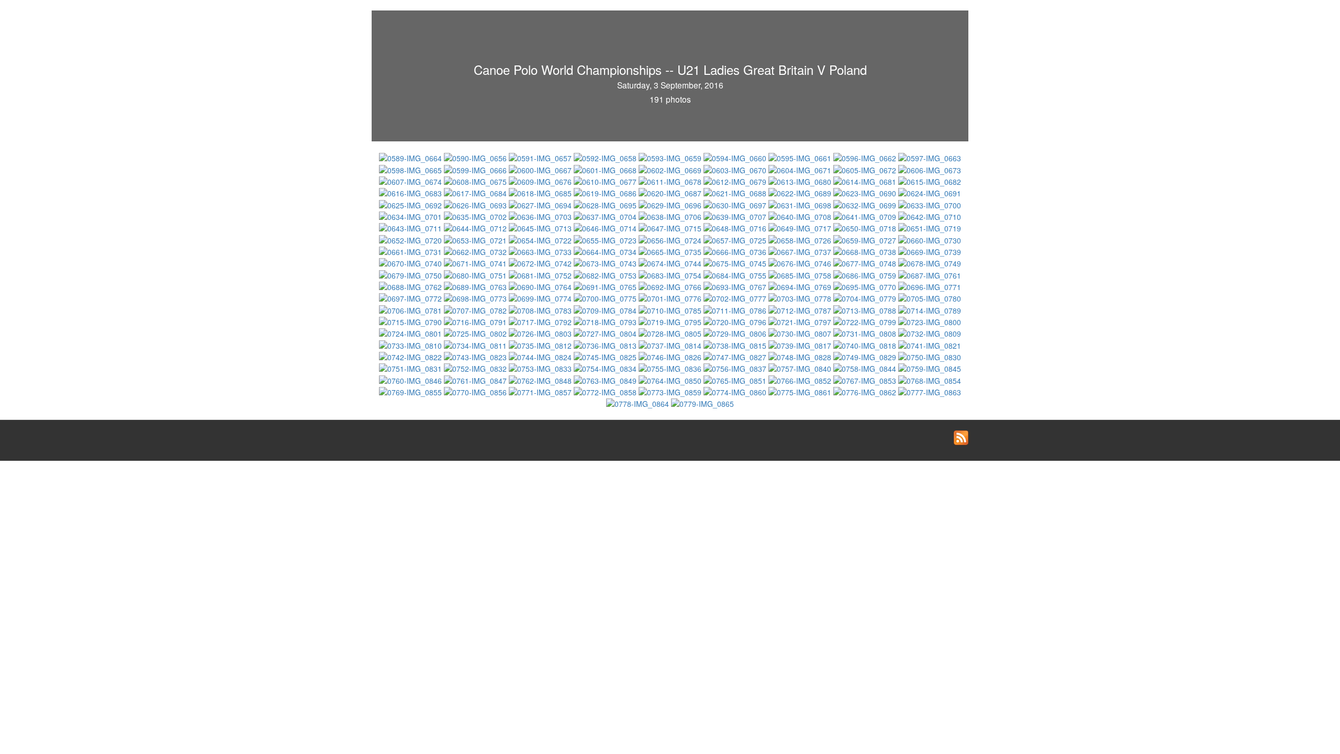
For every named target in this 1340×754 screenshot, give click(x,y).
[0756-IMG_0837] (736, 367)
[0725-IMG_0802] (476, 332)
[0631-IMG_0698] (800, 203)
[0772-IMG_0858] (606, 391)
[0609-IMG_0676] (541, 180)
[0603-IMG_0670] (736, 168)
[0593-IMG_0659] (671, 157)
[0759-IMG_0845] (929, 367)
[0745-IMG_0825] (606, 356)
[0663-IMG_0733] (541, 251)
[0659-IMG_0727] (865, 239)
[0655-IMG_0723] (606, 239)
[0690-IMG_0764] (541, 286)
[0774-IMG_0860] (736, 391)
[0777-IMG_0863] (929, 391)
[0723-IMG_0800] (929, 321)
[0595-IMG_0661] (800, 157)
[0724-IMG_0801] (411, 332)
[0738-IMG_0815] (736, 344)
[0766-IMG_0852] (800, 379)
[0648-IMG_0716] (736, 227)
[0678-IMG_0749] (929, 262)
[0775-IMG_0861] (800, 391)
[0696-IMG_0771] (929, 286)
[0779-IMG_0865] (702, 402)
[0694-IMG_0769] (800, 286)
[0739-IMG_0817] (800, 344)
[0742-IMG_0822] (411, 356)
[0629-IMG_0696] (671, 203)
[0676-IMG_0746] (800, 262)
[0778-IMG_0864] (638, 402)
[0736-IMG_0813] (606, 344)
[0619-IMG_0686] (606, 192)
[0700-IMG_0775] (606, 297)
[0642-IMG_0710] (929, 215)
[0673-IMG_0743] (606, 262)
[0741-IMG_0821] (929, 344)
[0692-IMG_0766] (671, 286)
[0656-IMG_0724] (671, 239)
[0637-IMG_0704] (606, 215)
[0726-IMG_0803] (541, 332)
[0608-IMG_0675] (476, 180)
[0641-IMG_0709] (865, 215)
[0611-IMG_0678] (671, 180)
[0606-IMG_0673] (929, 168)
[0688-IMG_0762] (411, 286)
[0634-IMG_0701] (411, 215)
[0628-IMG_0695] (606, 203)
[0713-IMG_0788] (865, 309)
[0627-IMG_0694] (541, 203)
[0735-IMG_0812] (541, 344)
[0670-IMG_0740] (411, 262)
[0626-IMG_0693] (476, 203)
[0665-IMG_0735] (671, 251)
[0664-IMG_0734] (606, 251)
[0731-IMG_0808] (865, 332)
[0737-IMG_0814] (671, 344)
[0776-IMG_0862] (865, 391)
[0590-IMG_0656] (476, 157)
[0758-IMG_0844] (865, 367)
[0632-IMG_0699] (865, 203)
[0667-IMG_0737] (800, 251)
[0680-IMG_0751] (476, 274)
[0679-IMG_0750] (411, 274)
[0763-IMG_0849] (606, 379)
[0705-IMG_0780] (929, 297)
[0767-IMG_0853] (865, 379)
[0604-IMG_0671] (800, 168)
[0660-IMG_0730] (929, 239)
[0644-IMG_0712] (476, 227)
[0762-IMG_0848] (541, 379)
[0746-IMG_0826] (671, 356)
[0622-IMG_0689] (800, 192)
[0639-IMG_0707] (736, 215)
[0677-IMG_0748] (865, 262)
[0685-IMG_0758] (800, 274)
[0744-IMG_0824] (541, 356)
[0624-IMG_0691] (929, 192)
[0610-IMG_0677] (606, 180)
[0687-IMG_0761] (929, 274)
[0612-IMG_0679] (736, 180)
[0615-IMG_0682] (929, 180)
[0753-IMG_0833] (541, 367)
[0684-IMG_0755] (736, 274)
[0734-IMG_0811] (476, 344)
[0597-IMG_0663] (929, 157)
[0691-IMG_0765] (606, 286)
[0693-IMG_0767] (736, 286)
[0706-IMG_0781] (411, 309)
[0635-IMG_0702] (476, 215)
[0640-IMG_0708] (800, 215)
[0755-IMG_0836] (671, 367)
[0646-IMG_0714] (606, 227)
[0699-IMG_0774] (541, 297)
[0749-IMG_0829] (865, 356)
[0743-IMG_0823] (476, 356)
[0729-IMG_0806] (736, 332)
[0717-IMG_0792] (541, 321)
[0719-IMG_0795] (671, 321)
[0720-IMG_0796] (736, 321)
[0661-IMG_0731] (411, 251)
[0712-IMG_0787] (800, 309)
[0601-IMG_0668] (606, 168)
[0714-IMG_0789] (929, 309)
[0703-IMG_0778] (800, 297)
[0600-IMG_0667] (541, 168)
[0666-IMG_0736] (736, 251)
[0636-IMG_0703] (541, 215)
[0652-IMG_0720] (411, 239)
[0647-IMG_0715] (671, 227)
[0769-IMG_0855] (411, 391)
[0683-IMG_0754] (671, 274)
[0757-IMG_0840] (800, 367)
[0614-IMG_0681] (865, 180)
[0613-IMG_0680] (800, 180)
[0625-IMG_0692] (411, 203)
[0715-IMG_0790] (411, 321)
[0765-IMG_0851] (736, 379)
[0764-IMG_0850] (671, 379)
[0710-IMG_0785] (671, 309)
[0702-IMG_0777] (736, 297)
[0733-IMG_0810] (411, 344)
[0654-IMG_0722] (541, 239)
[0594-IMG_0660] (736, 157)
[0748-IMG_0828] (800, 356)
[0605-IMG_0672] (865, 168)
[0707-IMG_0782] (476, 309)
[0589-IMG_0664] (411, 157)
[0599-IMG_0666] (476, 168)
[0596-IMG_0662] (865, 157)
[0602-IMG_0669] (671, 168)
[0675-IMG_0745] (736, 262)
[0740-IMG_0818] (865, 344)
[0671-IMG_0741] (476, 262)
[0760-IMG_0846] (411, 379)
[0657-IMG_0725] (736, 239)
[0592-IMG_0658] (606, 157)
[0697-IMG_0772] (411, 297)
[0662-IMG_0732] (476, 251)
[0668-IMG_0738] (865, 251)
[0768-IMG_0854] (929, 379)
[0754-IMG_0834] (606, 367)
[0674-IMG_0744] (671, 262)
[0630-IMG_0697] (736, 203)
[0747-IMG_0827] (736, 356)
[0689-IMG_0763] (476, 286)
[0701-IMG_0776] (671, 297)
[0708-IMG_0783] (541, 309)
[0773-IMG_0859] (671, 391)
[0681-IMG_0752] (541, 274)
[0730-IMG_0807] (800, 332)
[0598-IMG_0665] (411, 168)
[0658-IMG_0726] (800, 239)
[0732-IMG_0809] (929, 332)
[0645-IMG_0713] (541, 227)
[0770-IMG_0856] (476, 391)
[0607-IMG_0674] (411, 180)
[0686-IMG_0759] (865, 274)
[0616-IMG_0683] (411, 192)
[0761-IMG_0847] (476, 379)
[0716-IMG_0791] (476, 321)
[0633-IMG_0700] (929, 203)
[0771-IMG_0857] (541, 391)
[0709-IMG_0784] (606, 309)
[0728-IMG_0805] (671, 332)
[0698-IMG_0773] (476, 297)
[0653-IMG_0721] (476, 239)
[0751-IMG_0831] (411, 367)
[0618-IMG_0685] (541, 192)
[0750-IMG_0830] (929, 356)
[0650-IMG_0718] (865, 227)
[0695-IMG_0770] (865, 286)
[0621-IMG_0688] (736, 192)
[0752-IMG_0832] (476, 367)
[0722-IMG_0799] (865, 321)
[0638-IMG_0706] (671, 215)
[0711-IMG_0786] (736, 309)
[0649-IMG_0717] (800, 227)
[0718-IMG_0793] (606, 321)
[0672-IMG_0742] (541, 262)
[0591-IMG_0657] (541, 157)
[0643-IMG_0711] (411, 227)
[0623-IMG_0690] (865, 192)
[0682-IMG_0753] (606, 274)
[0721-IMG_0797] (800, 321)
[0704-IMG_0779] (865, 297)
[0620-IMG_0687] (671, 192)
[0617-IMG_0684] (476, 192)
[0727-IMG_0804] (606, 332)
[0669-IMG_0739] (929, 251)
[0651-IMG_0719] (929, 227)
